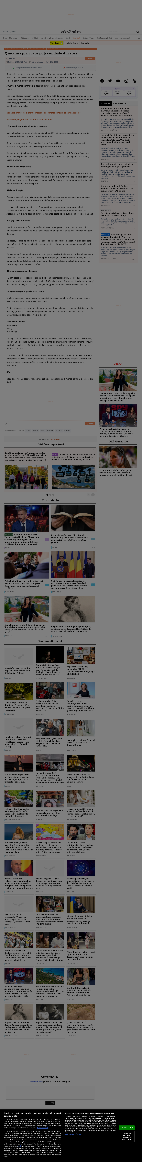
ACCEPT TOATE (126, 1128)
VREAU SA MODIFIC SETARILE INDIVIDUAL (127, 1136)
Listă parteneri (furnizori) (74, 1134)
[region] (71, 1135)
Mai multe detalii (42, 1128)
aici (19, 1146)
